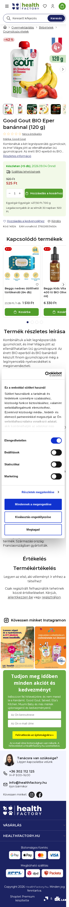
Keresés (56, 18)
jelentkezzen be (20, 597)
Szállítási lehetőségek (26, 171)
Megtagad (33, 529)
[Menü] (7, 6)
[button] (63, 69)
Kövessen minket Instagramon (38, 620)
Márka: (14, 138)
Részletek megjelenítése (38, 492)
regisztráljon (51, 597)
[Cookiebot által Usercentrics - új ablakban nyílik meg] (46, 374)
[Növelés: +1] (19, 193)
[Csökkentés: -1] (9, 193)
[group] (34, 69)
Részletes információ (17, 156)
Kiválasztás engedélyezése (33, 517)
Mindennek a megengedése (33, 504)
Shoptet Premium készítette (22, 898)
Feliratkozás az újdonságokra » (35, 735)
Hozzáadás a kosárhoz (46, 193)
